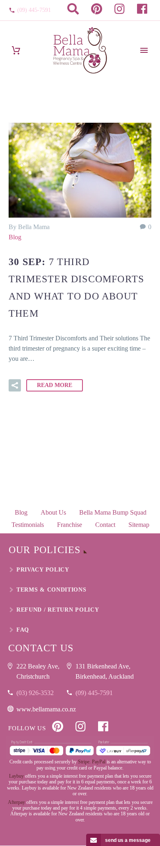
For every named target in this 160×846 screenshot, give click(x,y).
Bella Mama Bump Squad (112, 512)
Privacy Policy (42, 570)
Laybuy (16, 776)
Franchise (69, 524)
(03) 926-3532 (35, 692)
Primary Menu (144, 50)
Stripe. (84, 762)
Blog (15, 237)
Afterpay (16, 802)
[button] (15, 385)
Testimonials (27, 524)
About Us (53, 512)
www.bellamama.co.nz (46, 709)
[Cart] (16, 50)
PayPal (98, 762)
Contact (105, 524)
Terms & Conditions (51, 590)
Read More (54, 385)
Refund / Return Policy (57, 610)
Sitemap (138, 524)
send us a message (128, 840)
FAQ (22, 630)
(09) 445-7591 (34, 10)
